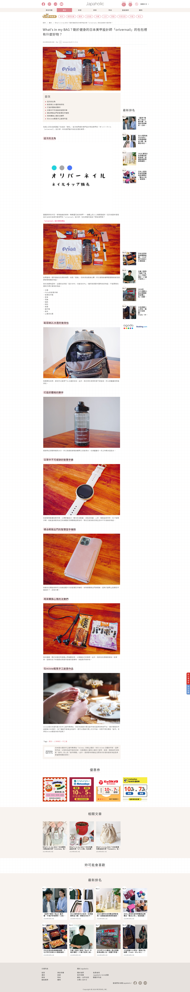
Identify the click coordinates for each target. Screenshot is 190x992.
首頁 (44, 23)
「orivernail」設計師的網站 (54, 221)
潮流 (64, 10)
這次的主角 (51, 101)
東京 (61, 16)
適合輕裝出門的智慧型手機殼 (58, 113)
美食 (95, 10)
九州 (105, 16)
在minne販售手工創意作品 (57, 118)
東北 (139, 16)
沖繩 (97, 16)
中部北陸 (122, 16)
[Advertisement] (136, 76)
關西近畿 (71, 16)
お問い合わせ (82, 979)
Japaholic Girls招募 (101, 975)
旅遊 (79, 10)
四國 (113, 16)
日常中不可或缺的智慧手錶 (57, 110)
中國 (131, 16)
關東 (80, 16)
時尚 (110, 10)
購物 (140, 10)
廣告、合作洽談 (83, 977)
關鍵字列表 (97, 977)
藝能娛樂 (125, 10)
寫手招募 (80, 975)
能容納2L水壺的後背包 (55, 104)
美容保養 (49, 10)
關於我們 (80, 972)
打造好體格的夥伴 (54, 107)
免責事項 (96, 972)
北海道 (88, 16)
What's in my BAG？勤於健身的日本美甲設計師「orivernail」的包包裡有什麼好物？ (84, 23)
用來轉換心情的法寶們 (55, 116)
